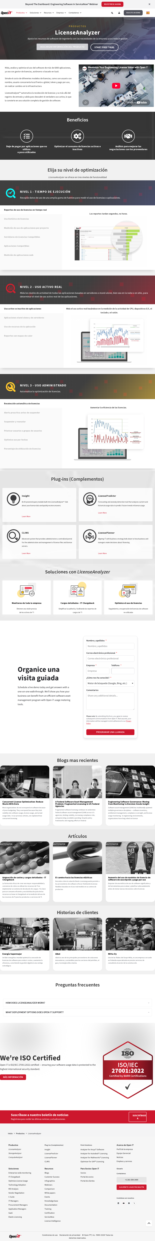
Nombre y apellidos (95, 640)
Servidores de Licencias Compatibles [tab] (21, 236)
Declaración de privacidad (69, 1235)
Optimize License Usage (18, 1181)
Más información (13, 1077)
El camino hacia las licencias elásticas (73, 877)
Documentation (51, 1205)
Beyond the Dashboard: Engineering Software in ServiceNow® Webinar (61, 4)
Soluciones (34, 12)
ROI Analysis (13, 1189)
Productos (20, 12)
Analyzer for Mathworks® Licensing (95, 1157)
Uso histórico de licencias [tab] (16, 218)
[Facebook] (129, 1203)
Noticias (120, 1157)
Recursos (47, 12)
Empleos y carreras (124, 1161)
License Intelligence (53, 1221)
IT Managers (13, 1201)
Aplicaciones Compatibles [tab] (16, 245)
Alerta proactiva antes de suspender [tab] (21, 412)
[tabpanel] (108, 237)
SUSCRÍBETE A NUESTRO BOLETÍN (131, 1187)
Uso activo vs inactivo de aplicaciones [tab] (22, 308)
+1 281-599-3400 (131, 1179)
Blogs (47, 1173)
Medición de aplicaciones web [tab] (18, 255)
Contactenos (74, 12)
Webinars (48, 1185)
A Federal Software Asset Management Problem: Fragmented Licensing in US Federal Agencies (77, 803)
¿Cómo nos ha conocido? (98, 677)
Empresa (60, 12)
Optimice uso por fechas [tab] (15, 439)
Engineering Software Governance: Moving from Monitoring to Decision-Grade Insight (129, 802)
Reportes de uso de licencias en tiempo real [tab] (25, 209)
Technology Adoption (17, 1185)
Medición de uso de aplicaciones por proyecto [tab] (26, 227)
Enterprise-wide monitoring (19, 1173)
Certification (50, 1213)
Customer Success (52, 1177)
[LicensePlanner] (13, 499)
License (107, 495)
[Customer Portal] (119, 13)
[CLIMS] (13, 536)
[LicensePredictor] (89, 499)
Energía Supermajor (12, 953)
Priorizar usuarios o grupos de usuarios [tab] (22, 430)
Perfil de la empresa (125, 1149)
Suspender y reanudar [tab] (14, 421)
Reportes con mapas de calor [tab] (17, 335)
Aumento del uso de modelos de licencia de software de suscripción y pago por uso (129, 878)
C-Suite (11, 1197)
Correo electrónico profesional (101, 653)
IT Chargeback (14, 1177)
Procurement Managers (18, 1205)
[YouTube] (123, 1203)
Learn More (26, 516)
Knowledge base (51, 1201)
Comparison (50, 1189)
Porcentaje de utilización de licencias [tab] (22, 448)
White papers (50, 1193)
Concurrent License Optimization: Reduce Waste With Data (22, 802)
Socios (83, 1173)
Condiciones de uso (50, 1235)
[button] (133, 12)
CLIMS (25, 532)
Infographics (50, 1181)
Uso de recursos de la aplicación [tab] (19, 326)
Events (47, 1197)
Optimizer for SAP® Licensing (92, 1161)
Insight (26, 495)
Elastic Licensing (15, 1217)
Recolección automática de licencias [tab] (21, 403)
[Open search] (112, 13)
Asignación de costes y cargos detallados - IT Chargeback (24, 878)
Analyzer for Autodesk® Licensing (94, 1153)
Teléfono (115, 665)
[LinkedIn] (118, 1203)
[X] (134, 1203)
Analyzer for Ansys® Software (92, 1149)
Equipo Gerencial (124, 1153)
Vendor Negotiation (16, 1193)
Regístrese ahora (112, 4)
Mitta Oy (112, 953)
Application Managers (17, 1209)
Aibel (57, 953)
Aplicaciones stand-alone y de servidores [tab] (23, 317)
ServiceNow (49, 1217)
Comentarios (92, 690)
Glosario (120, 1169)
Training (48, 1209)
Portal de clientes (88, 1181)
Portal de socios (87, 1177)
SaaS (10, 1213)
